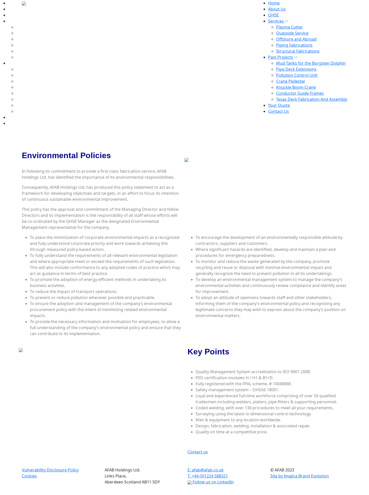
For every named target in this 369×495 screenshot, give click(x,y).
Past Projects (281, 57)
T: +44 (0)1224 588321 (208, 476)
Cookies (29, 476)
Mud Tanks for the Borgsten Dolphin (311, 63)
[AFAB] (24, 3)
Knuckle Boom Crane (296, 87)
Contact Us (18, 123)
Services (16, 21)
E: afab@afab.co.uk (206, 470)
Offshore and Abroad (296, 39)
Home (14, 3)
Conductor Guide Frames (300, 93)
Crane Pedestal (290, 81)
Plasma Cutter (289, 27)
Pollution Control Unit (297, 75)
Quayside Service (292, 33)
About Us (17, 9)
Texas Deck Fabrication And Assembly (311, 99)
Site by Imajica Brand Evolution (299, 476)
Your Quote (279, 105)
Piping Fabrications (294, 45)
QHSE (13, 15)
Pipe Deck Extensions (296, 69)
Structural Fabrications (298, 51)
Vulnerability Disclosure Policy (50, 470)
